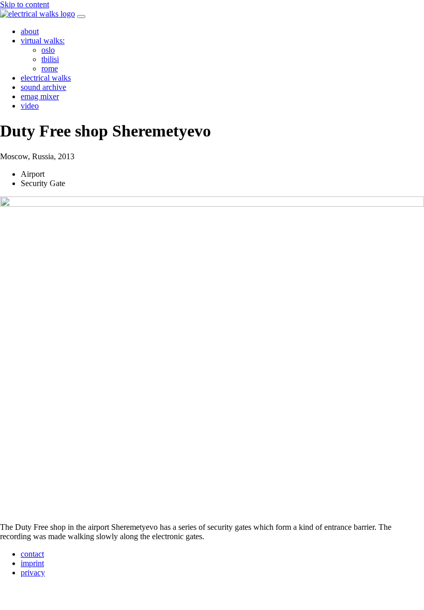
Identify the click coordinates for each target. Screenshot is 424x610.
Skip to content (24, 4)
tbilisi (50, 59)
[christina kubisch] (37, 13)
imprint (32, 563)
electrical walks (46, 77)
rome (49, 68)
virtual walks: (43, 40)
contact (32, 554)
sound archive (43, 87)
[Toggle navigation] (81, 16)
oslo (48, 49)
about (30, 31)
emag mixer (40, 96)
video (30, 105)
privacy (33, 572)
